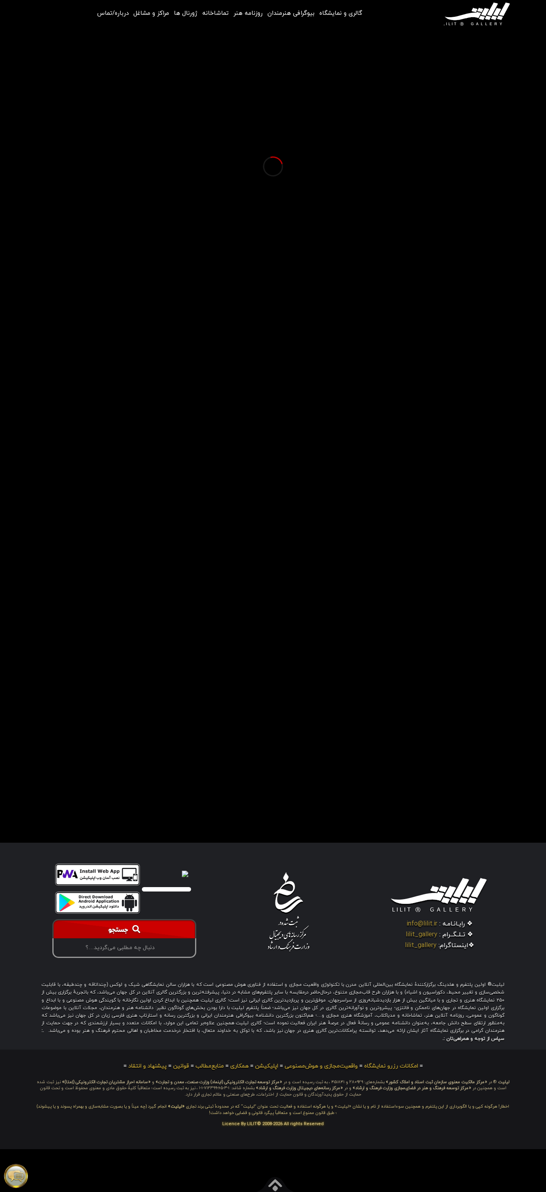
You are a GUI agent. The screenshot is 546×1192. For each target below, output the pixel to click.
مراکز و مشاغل (151, 13)
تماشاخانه (215, 13)
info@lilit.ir (422, 924)
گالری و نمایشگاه (340, 13)
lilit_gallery (421, 934)
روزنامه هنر (248, 13)
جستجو (120, 930)
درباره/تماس (113, 13)
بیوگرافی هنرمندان (291, 13)
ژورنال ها (185, 13)
